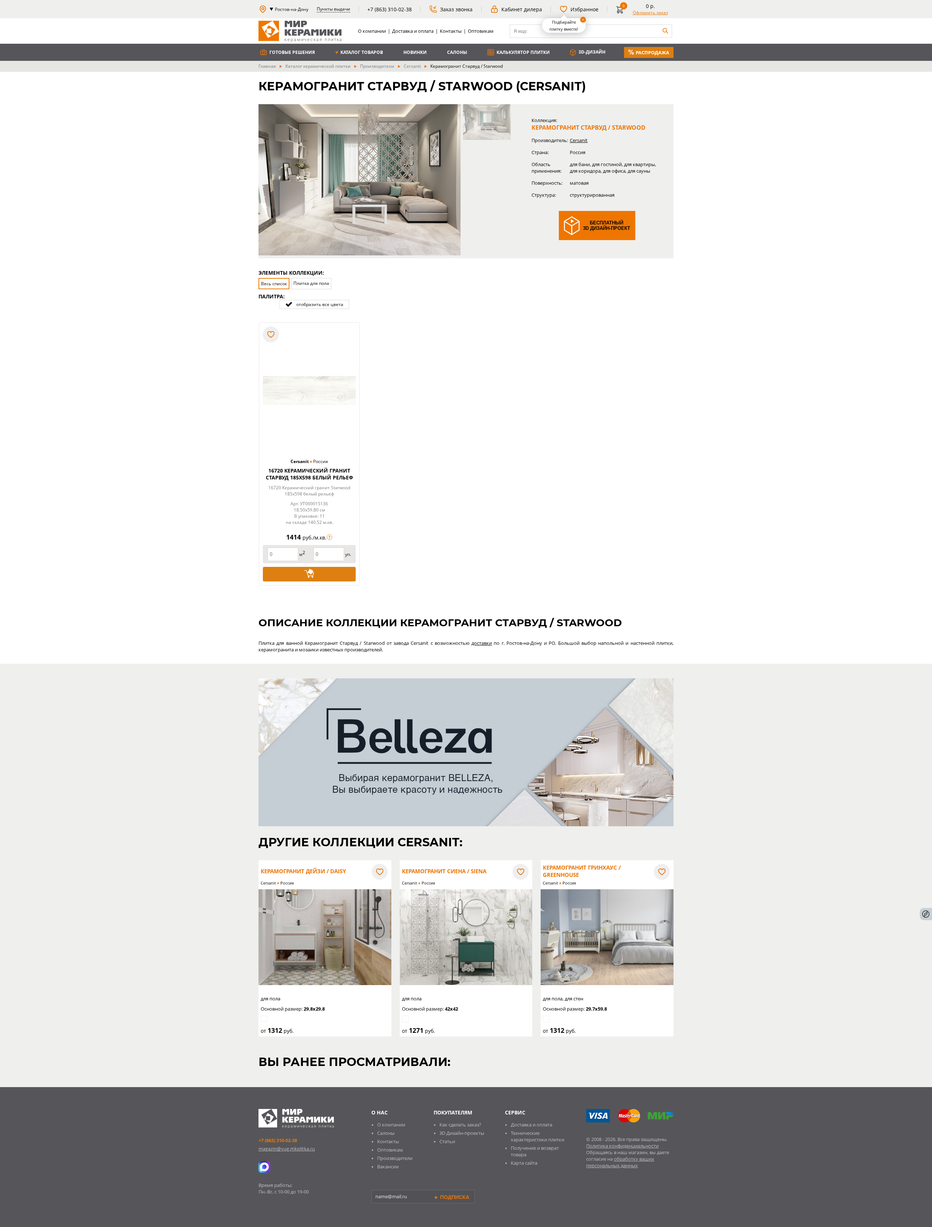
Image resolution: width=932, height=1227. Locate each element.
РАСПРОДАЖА (652, 52)
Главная (267, 66)
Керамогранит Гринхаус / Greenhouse (582, 871)
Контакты (451, 31)
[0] (621, 12)
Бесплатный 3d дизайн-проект (606, 225)
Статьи (447, 1141)
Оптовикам (481, 31)
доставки (481, 643)
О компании (372, 31)
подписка (454, 1197)
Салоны (457, 52)
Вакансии (388, 1166)
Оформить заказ (650, 12)
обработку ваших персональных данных (620, 1162)
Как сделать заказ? (460, 1124)
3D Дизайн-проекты (461, 1133)
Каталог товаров (361, 52)
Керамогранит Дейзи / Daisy (303, 871)
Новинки (415, 52)
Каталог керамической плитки (318, 66)
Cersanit (412, 66)
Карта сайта (524, 1163)
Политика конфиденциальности (622, 1145)
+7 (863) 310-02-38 (277, 1140)
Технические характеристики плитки (537, 1136)
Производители (377, 66)
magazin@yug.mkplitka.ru (286, 1148)
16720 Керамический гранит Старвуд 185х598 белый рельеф (309, 474)
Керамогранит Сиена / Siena (444, 871)
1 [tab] (487, 122)
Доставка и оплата (413, 31)
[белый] (268, 305)
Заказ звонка (456, 9)
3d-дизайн (591, 52)
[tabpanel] (359, 179)
